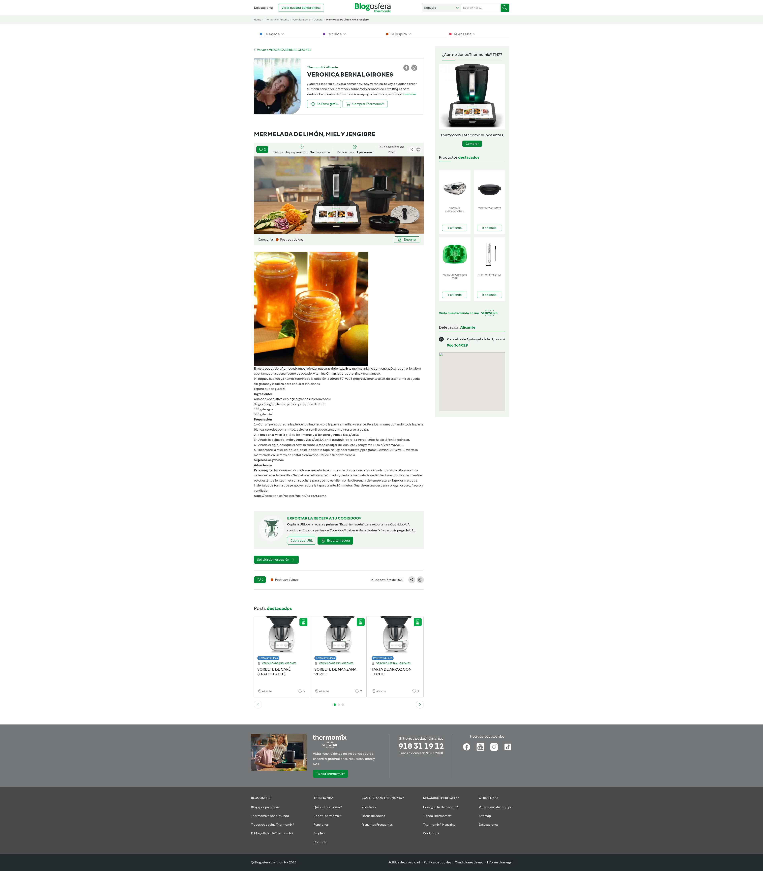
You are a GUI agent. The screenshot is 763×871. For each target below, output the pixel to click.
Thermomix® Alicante (276, 19)
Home (257, 19)
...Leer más (409, 94)
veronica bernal (301, 19)
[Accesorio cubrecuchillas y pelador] (454, 187)
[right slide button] (420, 705)
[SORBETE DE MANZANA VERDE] (338, 639)
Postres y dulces (268, 657)
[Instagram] (494, 747)
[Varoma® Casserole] (489, 187)
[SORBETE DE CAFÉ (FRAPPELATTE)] (281, 639)
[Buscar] (505, 8)
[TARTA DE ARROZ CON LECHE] (396, 639)
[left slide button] (258, 705)
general (318, 19)
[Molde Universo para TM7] (454, 254)
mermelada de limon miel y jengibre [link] (347, 19)
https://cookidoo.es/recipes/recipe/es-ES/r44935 (290, 496)
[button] (441, 8)
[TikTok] (507, 747)
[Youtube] (480, 747)
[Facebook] (466, 747)
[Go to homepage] (373, 7)
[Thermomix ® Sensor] (489, 254)
